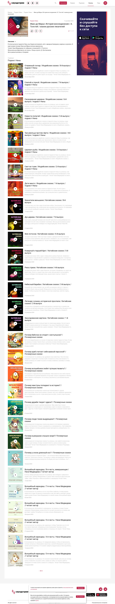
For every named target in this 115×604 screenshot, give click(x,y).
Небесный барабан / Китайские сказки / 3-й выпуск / (48, 284)
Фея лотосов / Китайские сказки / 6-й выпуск (45, 234)
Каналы (91, 3)
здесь (37, 600)
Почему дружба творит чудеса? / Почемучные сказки (48, 402)
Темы (98, 3)
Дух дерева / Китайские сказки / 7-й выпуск (44, 217)
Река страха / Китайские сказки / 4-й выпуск (44, 267)
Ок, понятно (80, 596)
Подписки (81, 3)
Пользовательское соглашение (99, 602)
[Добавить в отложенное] (36, 31)
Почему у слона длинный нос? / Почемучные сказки (48, 453)
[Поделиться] (40, 31)
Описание (11, 41)
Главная (72, 3)
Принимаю (81, 588)
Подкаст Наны (18, 12)
